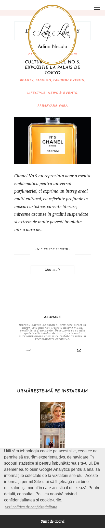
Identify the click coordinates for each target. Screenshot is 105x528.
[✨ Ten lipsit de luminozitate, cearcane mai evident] (52, 415)
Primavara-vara (52, 105)
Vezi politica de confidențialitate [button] (31, 506)
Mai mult (52, 270)
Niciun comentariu (52, 249)
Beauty (27, 80)
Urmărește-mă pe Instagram (52, 391)
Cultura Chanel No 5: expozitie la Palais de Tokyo (52, 67)
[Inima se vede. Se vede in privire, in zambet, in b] (52, 440)
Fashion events (68, 80)
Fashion (43, 80)
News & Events (62, 93)
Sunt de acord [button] (52, 521)
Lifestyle (36, 93)
